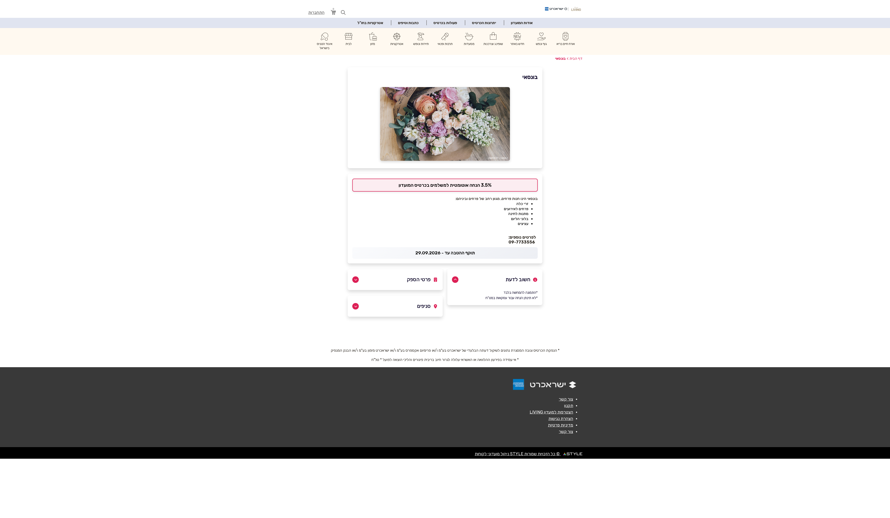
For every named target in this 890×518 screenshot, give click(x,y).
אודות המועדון (522, 23)
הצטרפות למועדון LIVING (551, 412)
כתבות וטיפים (408, 23)
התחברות (316, 12)
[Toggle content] (455, 279)
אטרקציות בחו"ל (370, 23)
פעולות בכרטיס (445, 23)
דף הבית (575, 58)
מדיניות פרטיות (560, 425)
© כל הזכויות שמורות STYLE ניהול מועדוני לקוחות (518, 453)
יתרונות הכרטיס (484, 23)
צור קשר (566, 399)
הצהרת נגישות (560, 418)
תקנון (568, 405)
